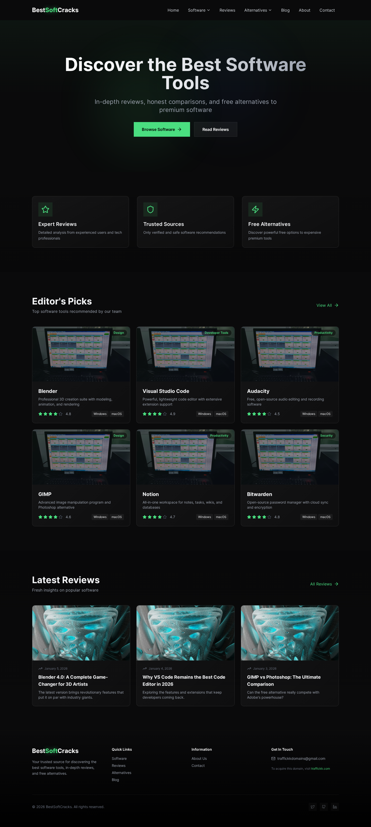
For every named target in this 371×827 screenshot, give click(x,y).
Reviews (227, 10)
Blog (285, 10)
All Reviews (321, 583)
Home (173, 10)
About (304, 10)
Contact (327, 10)
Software (196, 10)
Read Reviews (215, 129)
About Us (199, 758)
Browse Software (158, 129)
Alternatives (255, 10)
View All (324, 305)
